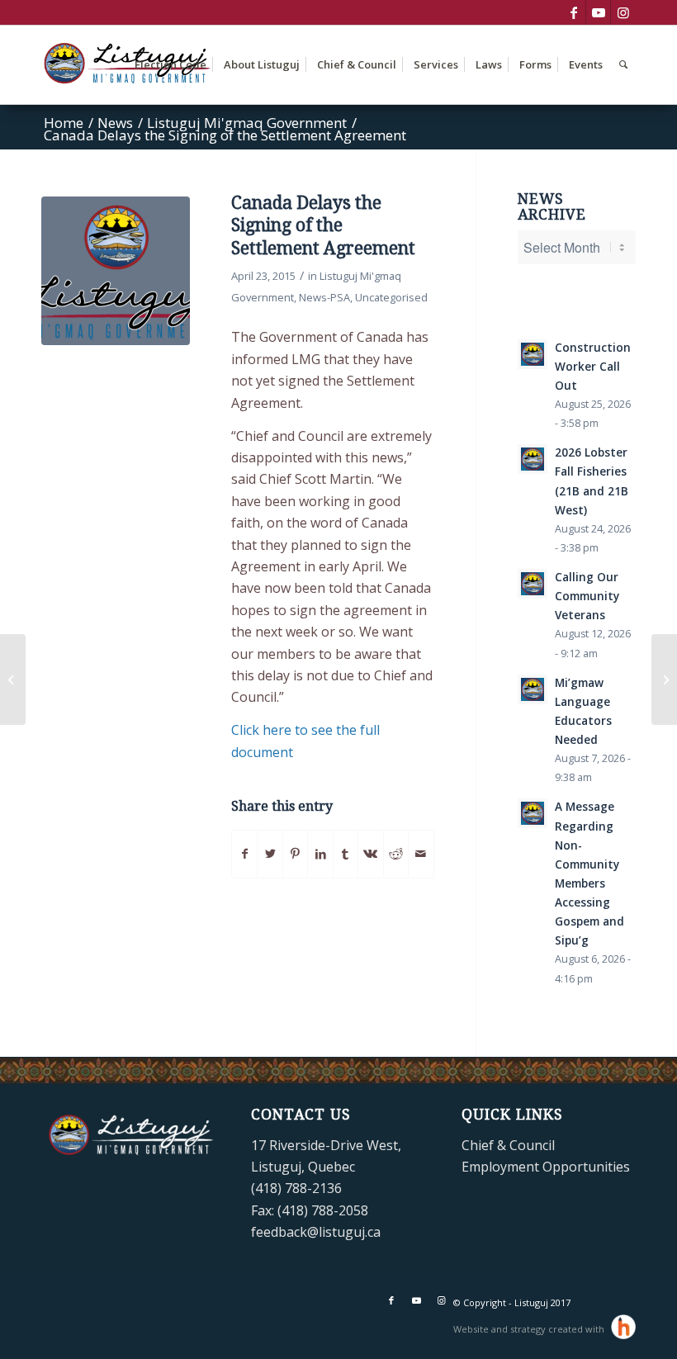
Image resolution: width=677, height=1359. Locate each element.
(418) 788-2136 (296, 1188)
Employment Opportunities (546, 1167)
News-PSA (324, 297)
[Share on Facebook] (244, 854)
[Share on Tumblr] (345, 854)
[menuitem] (170, 65)
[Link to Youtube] (598, 12)
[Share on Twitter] (270, 854)
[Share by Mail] (421, 854)
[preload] (115, 271)
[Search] (623, 65)
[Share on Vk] (370, 854)
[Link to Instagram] (623, 12)
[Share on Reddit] (396, 854)
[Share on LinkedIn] (320, 854)
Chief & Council (508, 1145)
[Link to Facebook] (573, 12)
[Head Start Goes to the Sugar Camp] (13, 679)
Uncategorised (391, 297)
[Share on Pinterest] (295, 854)
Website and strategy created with (530, 1329)
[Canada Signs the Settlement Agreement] (664, 679)
